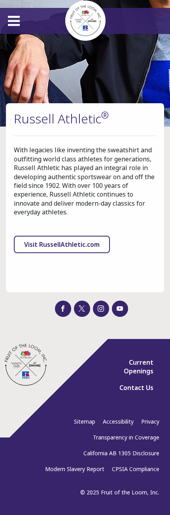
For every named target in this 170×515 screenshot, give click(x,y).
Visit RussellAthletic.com (62, 244)
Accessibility (118, 421)
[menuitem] (133, 369)
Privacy (150, 421)
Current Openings (138, 366)
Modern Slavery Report (74, 469)
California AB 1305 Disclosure (121, 453)
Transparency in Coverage (126, 437)
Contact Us (136, 387)
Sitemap (84, 421)
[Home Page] (25, 364)
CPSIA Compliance (135, 469)
